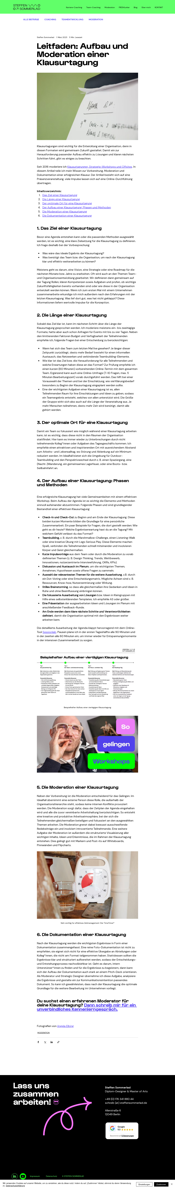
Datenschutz (51, 1176)
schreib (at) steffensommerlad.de (126, 1103)
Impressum (35, 1176)
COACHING (50, 19)
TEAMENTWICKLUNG (72, 19)
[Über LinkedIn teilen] (51, 1042)
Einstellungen (144, 1184)
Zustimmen (161, 1184)
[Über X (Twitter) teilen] (45, 1042)
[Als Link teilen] (58, 1042)
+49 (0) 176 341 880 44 (119, 1099)
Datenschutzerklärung (15, 1185)
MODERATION (96, 19)
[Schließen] (171, 1184)
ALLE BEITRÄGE (31, 19)
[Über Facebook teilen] (38, 1042)
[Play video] (87, 744)
